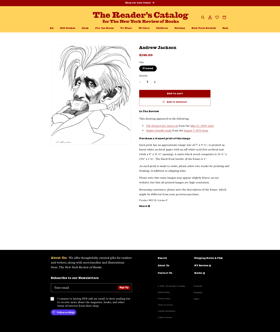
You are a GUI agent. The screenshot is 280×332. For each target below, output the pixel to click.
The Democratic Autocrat (162, 125)
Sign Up (124, 288)
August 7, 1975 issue (196, 130)
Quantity (143, 75)
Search (162, 258)
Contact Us (165, 273)
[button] (85, 28)
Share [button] (143, 206)
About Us (163, 265)
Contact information (166, 311)
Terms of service (165, 305)
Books (198, 273)
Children (162, 28)
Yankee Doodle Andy (159, 130)
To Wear (126, 28)
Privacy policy (164, 299)
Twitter (197, 299)
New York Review (204, 28)
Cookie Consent (165, 317)
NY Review (201, 265)
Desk (85, 28)
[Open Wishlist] (217, 17)
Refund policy (164, 292)
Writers (144, 28)
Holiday (180, 28)
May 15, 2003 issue (202, 125)
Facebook (197, 286)
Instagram (197, 292)
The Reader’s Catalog (175, 286)
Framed (148, 68)
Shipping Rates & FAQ (208, 258)
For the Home (104, 28)
